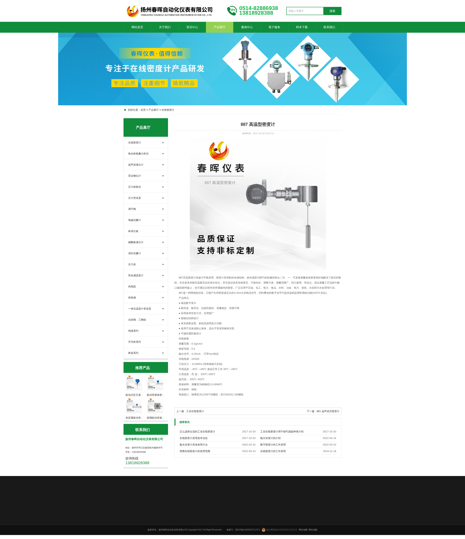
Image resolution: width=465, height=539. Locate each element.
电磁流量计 (134, 220)
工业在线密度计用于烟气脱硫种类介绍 (282, 431)
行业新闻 (220, 532)
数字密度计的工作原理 (273, 444)
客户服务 (274, 27)
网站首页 (137, 27)
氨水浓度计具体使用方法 (194, 444)
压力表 (132, 264)
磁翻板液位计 (135, 242)
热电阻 (132, 286)
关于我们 (165, 27)
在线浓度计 (245, 502)
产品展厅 (219, 27)
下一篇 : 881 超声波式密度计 (323, 411)
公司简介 (198, 527)
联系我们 (329, 27)
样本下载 (302, 27)
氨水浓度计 (262, 502)
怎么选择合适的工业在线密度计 (197, 431)
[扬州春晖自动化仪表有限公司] (173, 10)
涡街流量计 (134, 253)
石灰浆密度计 (298, 502)
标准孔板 (133, 231)
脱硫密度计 (191, 502)
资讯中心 (192, 27)
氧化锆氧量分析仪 (138, 153)
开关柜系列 (134, 341)
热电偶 (132, 297)
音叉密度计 (174, 502)
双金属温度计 (135, 275)
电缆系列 (133, 330)
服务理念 (287, 532)
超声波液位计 (135, 164)
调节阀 (132, 209)
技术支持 (220, 536)
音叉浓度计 (279, 502)
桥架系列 (133, 352)
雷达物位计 (134, 175)
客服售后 (287, 527)
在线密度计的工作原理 (273, 451)
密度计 (143, 502)
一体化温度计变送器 (139, 308)
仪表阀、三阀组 (137, 319)
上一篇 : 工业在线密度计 (190, 411)
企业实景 (198, 536)
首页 (143, 109)
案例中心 (247, 27)
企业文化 (198, 532)
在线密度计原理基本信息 (194, 438)
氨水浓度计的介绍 (270, 438)
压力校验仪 (134, 186)
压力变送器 (134, 197)
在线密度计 (168, 109)
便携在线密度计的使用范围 (195, 451)
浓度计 (205, 502)
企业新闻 (220, 527)
